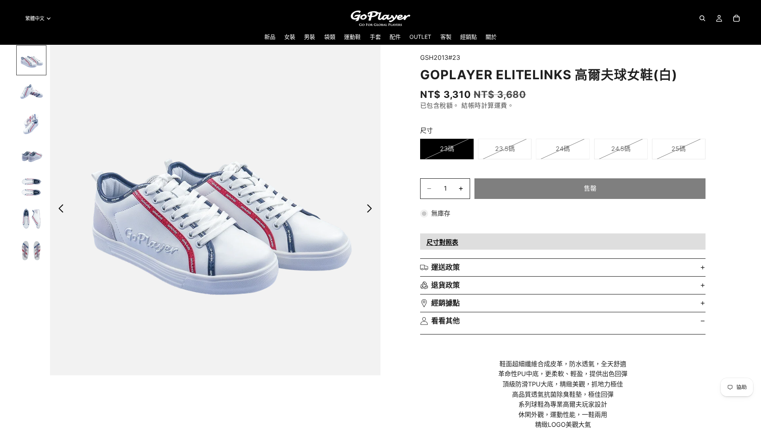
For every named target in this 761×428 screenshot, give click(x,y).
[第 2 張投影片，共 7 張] (31, 92)
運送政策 (445, 267)
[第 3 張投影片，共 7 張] (31, 123)
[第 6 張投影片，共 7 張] (31, 218)
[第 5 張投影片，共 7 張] (31, 187)
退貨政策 (445, 285)
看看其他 (445, 321)
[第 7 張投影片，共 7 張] (31, 250)
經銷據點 (445, 303)
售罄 (590, 188)
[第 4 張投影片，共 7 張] (31, 155)
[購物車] (736, 18)
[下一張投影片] (371, 210)
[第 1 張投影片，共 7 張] (31, 60)
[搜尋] (702, 18)
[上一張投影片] (59, 210)
